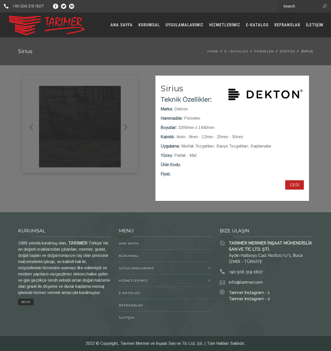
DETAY (26, 302)
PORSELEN (264, 51)
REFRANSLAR (287, 24)
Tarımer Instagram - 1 (249, 292)
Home (213, 51)
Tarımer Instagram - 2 (249, 298)
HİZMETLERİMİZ (224, 24)
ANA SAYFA (121, 24)
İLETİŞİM (314, 24)
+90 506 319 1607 (28, 6)
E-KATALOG (257, 24)
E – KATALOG (236, 51)
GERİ (294, 185)
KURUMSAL (149, 24)
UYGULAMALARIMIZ (185, 24)
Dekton (287, 51)
